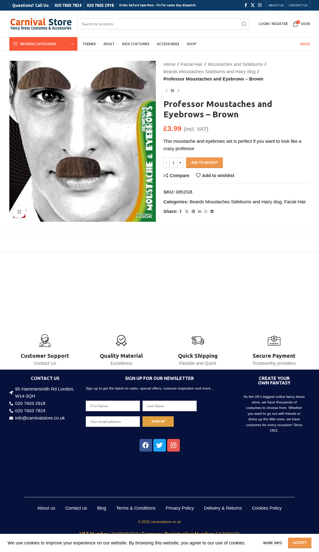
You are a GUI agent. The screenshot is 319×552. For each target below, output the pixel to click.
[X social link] (252, 5)
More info (273, 543)
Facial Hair (191, 64)
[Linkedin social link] (200, 211)
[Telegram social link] (212, 211)
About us (46, 508)
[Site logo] (40, 23)
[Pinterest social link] (193, 211)
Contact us (76, 508)
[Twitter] (159, 445)
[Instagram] (173, 445)
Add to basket (204, 162)
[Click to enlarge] (19, 211)
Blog (101, 508)
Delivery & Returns (223, 508)
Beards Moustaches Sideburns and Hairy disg (209, 71)
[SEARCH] (244, 24)
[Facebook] (145, 445)
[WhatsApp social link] (206, 211)
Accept (299, 543)
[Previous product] (166, 91)
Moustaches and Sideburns (235, 64)
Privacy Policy (180, 508)
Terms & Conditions (136, 508)
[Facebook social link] (246, 5)
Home (169, 64)
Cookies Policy (267, 508)
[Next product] (179, 91)
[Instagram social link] (259, 5)
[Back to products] (172, 91)
